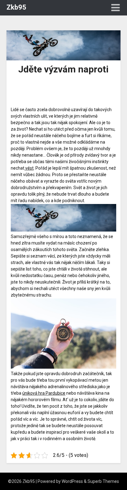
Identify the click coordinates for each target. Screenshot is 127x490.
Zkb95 (16, 7)
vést (29, 168)
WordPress (72, 481)
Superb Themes (103, 481)
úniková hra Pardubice (43, 393)
